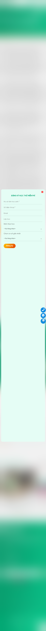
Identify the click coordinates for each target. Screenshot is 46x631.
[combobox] (23, 229)
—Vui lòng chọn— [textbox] (10, 229)
